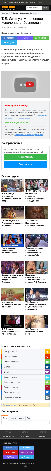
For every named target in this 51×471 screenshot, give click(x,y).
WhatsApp (41, 38)
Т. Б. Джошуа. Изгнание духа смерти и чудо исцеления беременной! (35, 305)
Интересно (25, 436)
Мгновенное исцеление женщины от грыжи (11, 304)
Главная (5, 13)
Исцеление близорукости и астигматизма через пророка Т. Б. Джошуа (35, 278)
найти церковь (24, 118)
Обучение (42, 432)
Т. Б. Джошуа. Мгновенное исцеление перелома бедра (11, 197)
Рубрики (14, 13)
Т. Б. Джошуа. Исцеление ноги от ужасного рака (10, 331)
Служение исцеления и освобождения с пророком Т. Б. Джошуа (12, 278)
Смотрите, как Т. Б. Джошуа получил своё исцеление (12, 223)
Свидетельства (8, 436)
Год (28, 418)
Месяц (21, 418)
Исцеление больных (28, 13)
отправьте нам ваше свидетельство (29, 135)
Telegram (10, 43)
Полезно (42, 436)
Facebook (9, 38)
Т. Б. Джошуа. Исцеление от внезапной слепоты (34, 223)
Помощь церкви (10, 405)
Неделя (13, 418)
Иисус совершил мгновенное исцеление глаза (9, 250)
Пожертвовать (25, 157)
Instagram (27, 453)
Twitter (27, 448)
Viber (25, 38)
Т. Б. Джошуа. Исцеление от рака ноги (34, 331)
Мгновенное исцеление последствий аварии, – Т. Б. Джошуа (35, 197)
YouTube (11, 453)
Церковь (25, 432)
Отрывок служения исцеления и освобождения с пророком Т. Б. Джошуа (34, 253)
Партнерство (25, 164)
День (5, 418)
